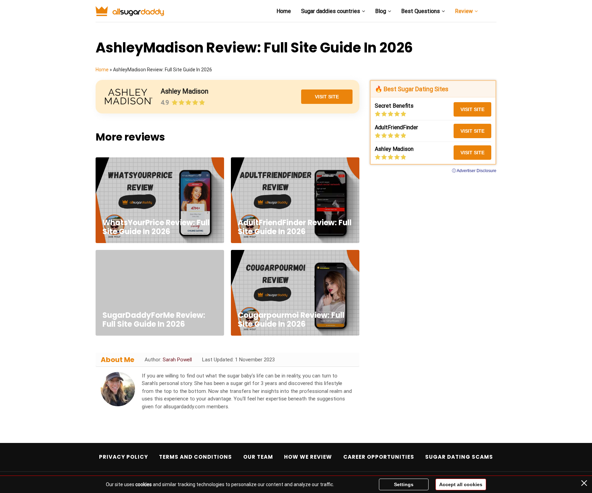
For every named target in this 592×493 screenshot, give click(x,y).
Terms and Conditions (195, 456)
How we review (308, 456)
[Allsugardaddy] (130, 11)
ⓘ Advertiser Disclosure (474, 170)
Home (283, 11)
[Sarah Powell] (118, 389)
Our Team (258, 456)
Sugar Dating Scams (459, 456)
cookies (143, 484)
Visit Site (327, 96)
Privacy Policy (123, 456)
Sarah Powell (177, 360)
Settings (404, 484)
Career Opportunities (378, 456)
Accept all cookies (460, 484)
